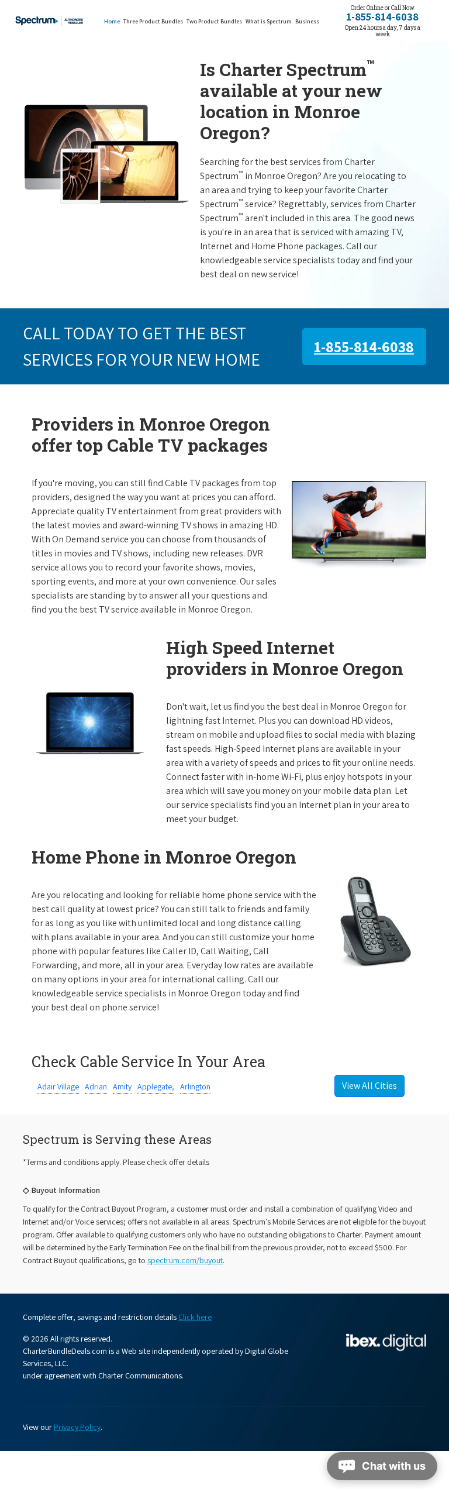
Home (112, 21)
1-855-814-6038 (382, 16)
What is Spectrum (269, 21)
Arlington (195, 1086)
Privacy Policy (77, 1427)
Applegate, (155, 1086)
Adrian (96, 1086)
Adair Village (58, 1086)
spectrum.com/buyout (185, 1260)
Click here (195, 1317)
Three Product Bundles (154, 21)
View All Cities (369, 1085)
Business (307, 21)
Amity (122, 1086)
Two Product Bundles (214, 21)
